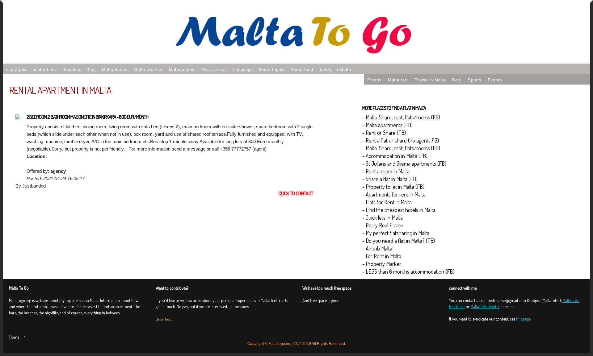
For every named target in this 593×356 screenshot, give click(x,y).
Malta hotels (115, 69)
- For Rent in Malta (381, 256)
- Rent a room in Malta (386, 171)
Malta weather (148, 69)
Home (14, 337)
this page (523, 318)
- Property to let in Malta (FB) (393, 186)
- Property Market (381, 263)
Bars (457, 80)
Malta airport (182, 69)
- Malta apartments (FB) (387, 125)
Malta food (302, 69)
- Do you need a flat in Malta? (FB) (398, 240)
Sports (475, 80)
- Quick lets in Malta (382, 217)
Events (495, 80)
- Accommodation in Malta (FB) (394, 155)
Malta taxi (398, 80)
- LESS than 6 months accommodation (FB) (408, 271)
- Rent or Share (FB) (384, 132)
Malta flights (272, 69)
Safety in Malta (335, 69)
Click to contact (296, 193)
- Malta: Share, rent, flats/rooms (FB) (401, 117)
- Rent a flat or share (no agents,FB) (400, 140)
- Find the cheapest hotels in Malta (398, 209)
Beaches (71, 69)
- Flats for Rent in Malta (387, 202)
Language (243, 69)
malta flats (45, 69)
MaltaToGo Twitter (485, 306)
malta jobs (17, 69)
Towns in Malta (430, 80)
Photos (374, 80)
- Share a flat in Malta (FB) (390, 179)
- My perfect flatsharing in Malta (395, 233)
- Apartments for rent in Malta (394, 194)
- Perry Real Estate (382, 225)
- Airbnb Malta (377, 248)
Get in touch (165, 319)
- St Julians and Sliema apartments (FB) (404, 163)
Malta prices (214, 69)
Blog (91, 69)
